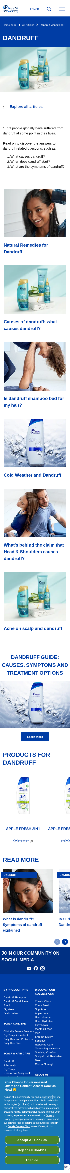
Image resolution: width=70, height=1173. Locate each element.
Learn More (35, 737)
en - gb (34, 9)
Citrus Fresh (42, 1005)
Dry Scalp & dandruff (16, 1035)
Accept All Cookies (32, 1140)
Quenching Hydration (47, 1048)
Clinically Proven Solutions (19, 1031)
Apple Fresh (42, 1013)
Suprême (40, 1009)
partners (47, 1096)
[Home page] (10, 9)
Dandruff (9, 1061)
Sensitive (40, 1040)
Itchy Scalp (41, 1025)
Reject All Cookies (32, 1150)
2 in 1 (7, 1005)
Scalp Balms (11, 1013)
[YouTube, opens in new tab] (29, 969)
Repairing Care (44, 1044)
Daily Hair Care (12, 1043)
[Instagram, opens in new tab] (42, 969)
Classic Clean (43, 1001)
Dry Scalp (9, 1069)
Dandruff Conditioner (52, 25)
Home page (10, 25)
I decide (32, 1160)
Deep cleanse (43, 1017)
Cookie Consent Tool (19, 1126)
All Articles (28, 25)
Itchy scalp (10, 1065)
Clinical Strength (44, 1064)
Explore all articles (26, 106)
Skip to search (11, 3)
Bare (38, 1060)
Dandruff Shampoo (15, 997)
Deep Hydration (44, 1021)
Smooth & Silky (44, 1036)
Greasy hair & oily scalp (17, 1073)
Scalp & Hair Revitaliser (49, 1056)
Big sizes (9, 1009)
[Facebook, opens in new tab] (36, 969)
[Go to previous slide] (57, 942)
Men (37, 1032)
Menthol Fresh (43, 1029)
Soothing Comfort (45, 1052)
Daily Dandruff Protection (18, 1039)
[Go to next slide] (65, 942)
